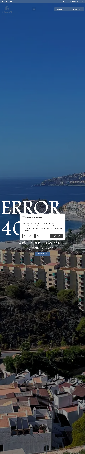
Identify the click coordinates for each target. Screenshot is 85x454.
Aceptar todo (56, 236)
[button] (34, 9)
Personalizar (28, 236)
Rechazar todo (42, 236)
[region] (42, 227)
